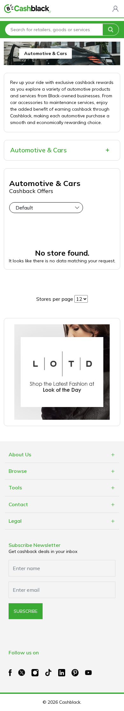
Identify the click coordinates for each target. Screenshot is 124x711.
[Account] (115, 8)
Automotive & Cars (38, 150)
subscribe (26, 611)
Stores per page (54, 299)
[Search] (111, 29)
